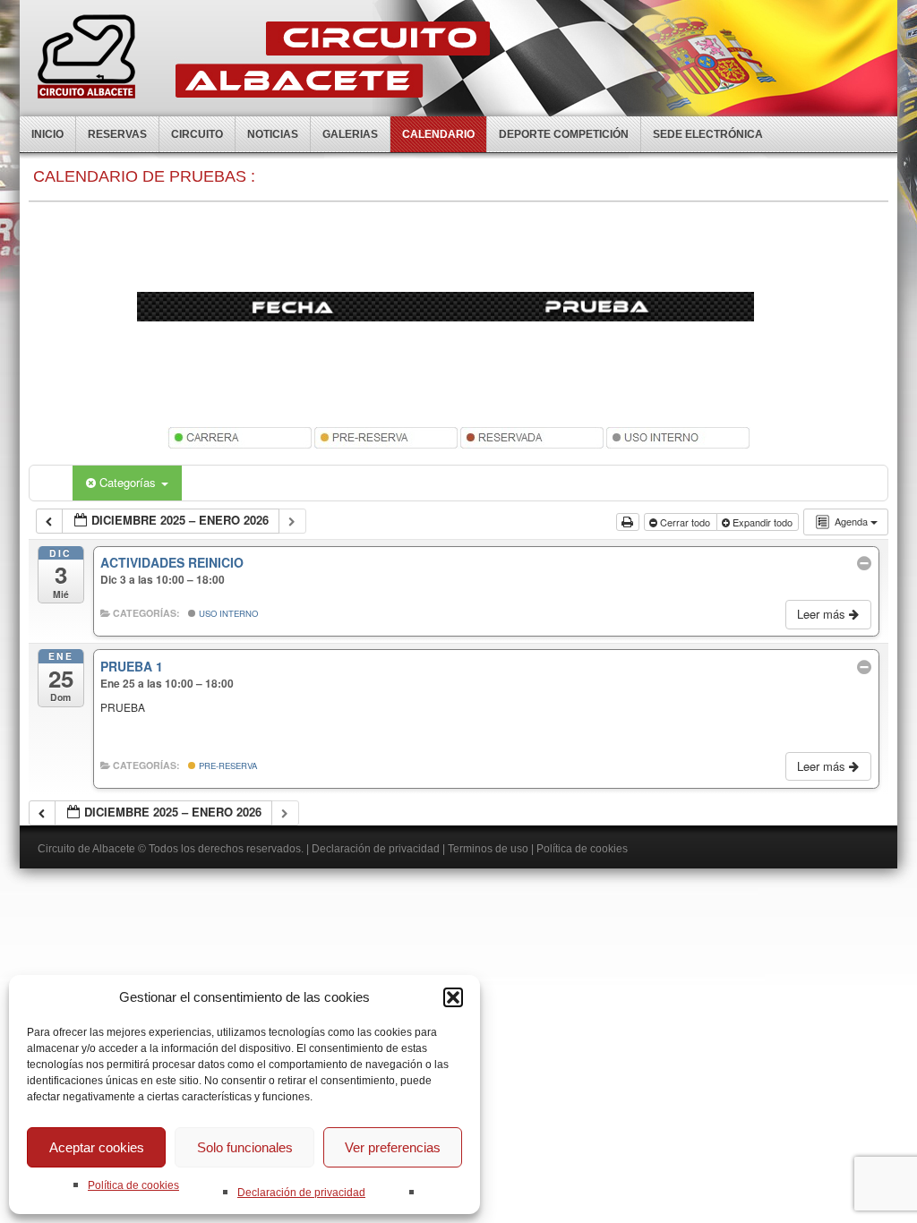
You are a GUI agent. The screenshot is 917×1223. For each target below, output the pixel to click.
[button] (453, 997)
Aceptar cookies (96, 1147)
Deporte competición (564, 134)
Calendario (438, 134)
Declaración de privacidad (301, 1192)
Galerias (350, 134)
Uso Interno (227, 613)
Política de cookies (133, 1185)
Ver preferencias (393, 1147)
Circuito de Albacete (86, 848)
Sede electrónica (708, 134)
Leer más (823, 613)
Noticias (272, 134)
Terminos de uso (488, 848)
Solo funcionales (245, 1147)
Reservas (117, 134)
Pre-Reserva (226, 765)
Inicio (47, 134)
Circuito (197, 134)
